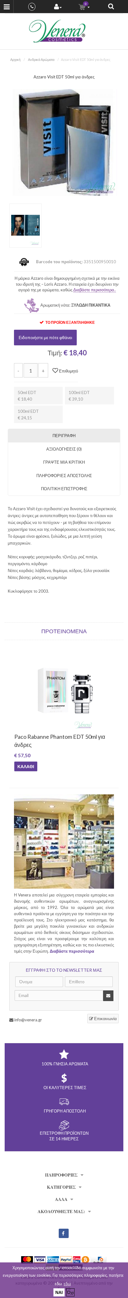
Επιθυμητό (68, 370)
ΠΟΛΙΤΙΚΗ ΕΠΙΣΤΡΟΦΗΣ (64, 488)
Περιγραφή (64, 435)
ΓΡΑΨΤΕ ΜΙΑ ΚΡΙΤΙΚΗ (64, 462)
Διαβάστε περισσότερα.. (94, 289)
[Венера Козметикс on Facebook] (64, 1233)
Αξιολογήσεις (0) (64, 449)
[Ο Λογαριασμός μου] (58, 7)
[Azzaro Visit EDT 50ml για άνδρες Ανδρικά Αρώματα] (64, 142)
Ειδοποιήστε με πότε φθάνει (45, 337)
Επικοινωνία (105, 1018)
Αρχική (15, 59)
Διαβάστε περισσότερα (72, 951)
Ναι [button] (59, 1292)
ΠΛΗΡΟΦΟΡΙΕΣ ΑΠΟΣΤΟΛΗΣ (64, 475)
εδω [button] (67, 1283)
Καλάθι (25, 766)
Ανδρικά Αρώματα (41, 59)
